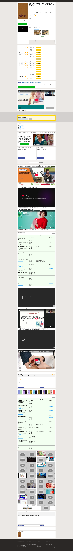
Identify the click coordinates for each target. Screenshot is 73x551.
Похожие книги (21, 127)
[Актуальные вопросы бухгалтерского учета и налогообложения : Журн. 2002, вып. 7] (54, 392)
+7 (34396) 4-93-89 (51, 253)
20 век (37, 0)
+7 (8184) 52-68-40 (51, 431)
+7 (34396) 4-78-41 (51, 252)
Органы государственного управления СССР (40, 545)
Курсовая (23, 82)
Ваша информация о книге (21, 517)
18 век (31, 0)
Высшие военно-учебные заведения (31, 542)
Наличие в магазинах (21, 128)
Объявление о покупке (22, 124)
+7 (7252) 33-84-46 (51, 242)
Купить (23, 24)
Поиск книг (25, 0)
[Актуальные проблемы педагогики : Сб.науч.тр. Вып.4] (29, 392)
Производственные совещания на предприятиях (50, 541)
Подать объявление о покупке (22, 149)
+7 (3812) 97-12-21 (51, 282)
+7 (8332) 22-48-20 (51, 439)
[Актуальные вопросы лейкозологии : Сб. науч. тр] (49, 392)
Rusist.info (20, 0)
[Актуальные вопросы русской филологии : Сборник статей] (41, 392)
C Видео (51, 0)
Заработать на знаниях (38, 82)
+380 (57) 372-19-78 (51, 400)
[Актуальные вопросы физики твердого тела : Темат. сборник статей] (46, 392)
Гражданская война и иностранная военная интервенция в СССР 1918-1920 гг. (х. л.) (22, 547)
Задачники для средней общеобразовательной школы (21, 545)
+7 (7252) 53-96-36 (51, 246)
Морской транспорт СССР (39, 541)
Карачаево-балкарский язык (20, 541)
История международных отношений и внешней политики (50, 548)
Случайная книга (44, 0)
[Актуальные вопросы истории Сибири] (31, 392)
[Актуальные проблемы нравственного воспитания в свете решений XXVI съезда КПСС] (39, 392)
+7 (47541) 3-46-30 (51, 427)
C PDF (48, 0)
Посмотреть (38, 47)
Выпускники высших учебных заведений (31, 541)
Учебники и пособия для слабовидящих (50, 543)
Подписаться (41, 162)
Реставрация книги (36, 29)
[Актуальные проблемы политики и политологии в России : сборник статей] (51, 392)
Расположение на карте (20, 250)
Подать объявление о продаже (41, 149)
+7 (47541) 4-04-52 (51, 264)
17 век (28, 0)
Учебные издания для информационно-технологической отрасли (31, 543)
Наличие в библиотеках (22, 125)
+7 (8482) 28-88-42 (51, 421)
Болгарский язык (19, 542)
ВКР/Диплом (27, 82)
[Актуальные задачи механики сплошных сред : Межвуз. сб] (24, 392)
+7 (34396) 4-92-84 (51, 415)
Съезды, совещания (38, 546)
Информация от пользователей (23, 129)
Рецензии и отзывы (21, 126)
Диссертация (32, 82)
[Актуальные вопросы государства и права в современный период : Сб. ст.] (34, 392)
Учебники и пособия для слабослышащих (49, 545)
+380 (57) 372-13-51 (51, 237)
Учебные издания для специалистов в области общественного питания (31, 545)
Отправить (42, 387)
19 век (34, 0)
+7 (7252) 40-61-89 (51, 405)
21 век (40, 0)
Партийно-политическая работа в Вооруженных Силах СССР (50, 546)
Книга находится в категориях (23, 130)
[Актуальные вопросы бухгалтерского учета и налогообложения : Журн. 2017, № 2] (21, 392)
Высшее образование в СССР (39, 542)
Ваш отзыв (19, 378)
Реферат (19, 82)
